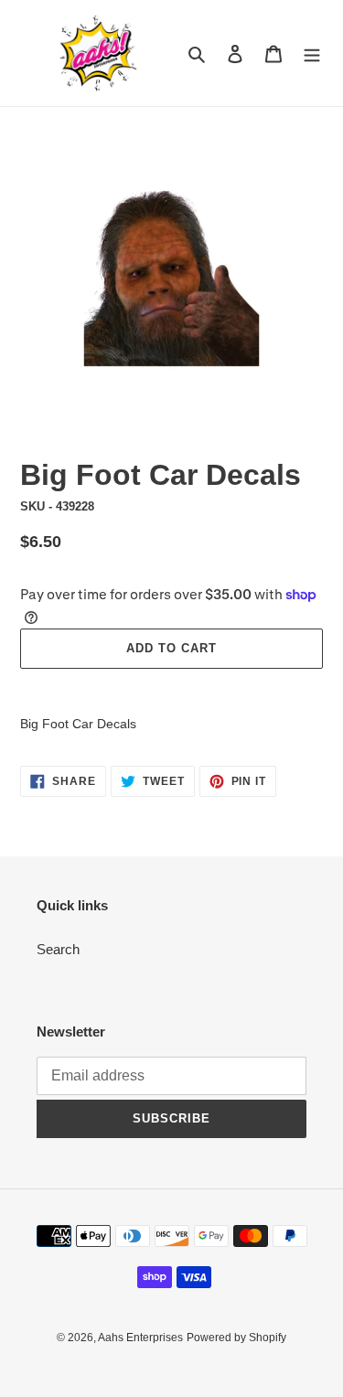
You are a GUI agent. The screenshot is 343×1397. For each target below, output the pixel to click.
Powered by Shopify (236, 1337)
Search (58, 949)
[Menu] (312, 53)
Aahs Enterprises (140, 1337)
